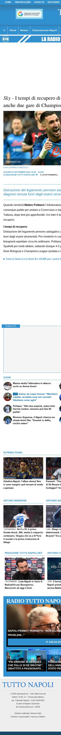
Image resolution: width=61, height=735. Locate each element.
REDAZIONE (54, 2)
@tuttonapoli (50, 175)
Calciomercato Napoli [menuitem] (44, 30)
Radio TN (39, 2)
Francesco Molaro (37, 717)
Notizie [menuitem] (24, 30)
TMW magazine (23, 2)
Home (8, 2)
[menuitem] (4, 30)
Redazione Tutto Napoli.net (20, 175)
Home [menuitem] (13, 30)
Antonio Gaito (35, 713)
